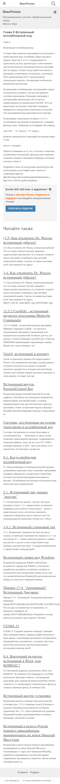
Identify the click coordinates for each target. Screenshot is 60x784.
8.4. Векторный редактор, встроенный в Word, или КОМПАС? (23, 660)
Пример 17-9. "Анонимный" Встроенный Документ (25, 589)
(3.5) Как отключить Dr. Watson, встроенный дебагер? (28, 240)
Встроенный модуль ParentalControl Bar (18, 386)
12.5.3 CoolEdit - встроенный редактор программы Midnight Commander (26, 315)
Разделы (34, 772)
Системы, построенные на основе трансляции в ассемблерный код (29, 424)
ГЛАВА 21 (11, 626)
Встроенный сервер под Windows (29, 557)
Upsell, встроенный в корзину (26, 353)
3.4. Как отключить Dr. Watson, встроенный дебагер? (27, 274)
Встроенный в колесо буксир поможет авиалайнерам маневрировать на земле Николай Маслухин (29, 733)
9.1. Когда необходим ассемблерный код (19, 459)
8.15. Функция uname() (14, 781)
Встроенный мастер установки (27, 695)
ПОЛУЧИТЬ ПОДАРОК (20, 208)
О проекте (22, 772)
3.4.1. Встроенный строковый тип (29, 527)
